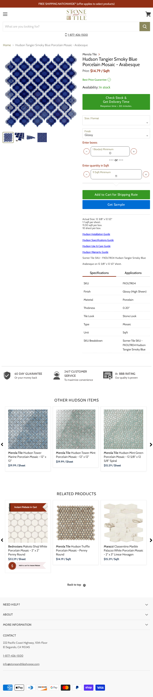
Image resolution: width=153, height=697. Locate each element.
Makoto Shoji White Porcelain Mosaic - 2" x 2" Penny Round (27, 550)
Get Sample (116, 204)
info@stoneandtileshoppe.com (21, 664)
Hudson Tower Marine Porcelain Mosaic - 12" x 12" (27, 456)
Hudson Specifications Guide (98, 240)
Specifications (99, 273)
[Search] (144, 26)
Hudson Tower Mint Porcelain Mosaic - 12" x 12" (75, 455)
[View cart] (148, 14)
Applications (133, 273)
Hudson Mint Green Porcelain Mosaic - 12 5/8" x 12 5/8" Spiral (123, 456)
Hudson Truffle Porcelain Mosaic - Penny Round (73, 550)
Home (7, 45)
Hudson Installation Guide (96, 234)
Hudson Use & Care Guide (96, 246)
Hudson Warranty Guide (95, 252)
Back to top (74, 584)
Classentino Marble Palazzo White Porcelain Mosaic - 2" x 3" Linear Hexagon (123, 550)
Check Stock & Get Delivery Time (116, 101)
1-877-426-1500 (78, 35)
